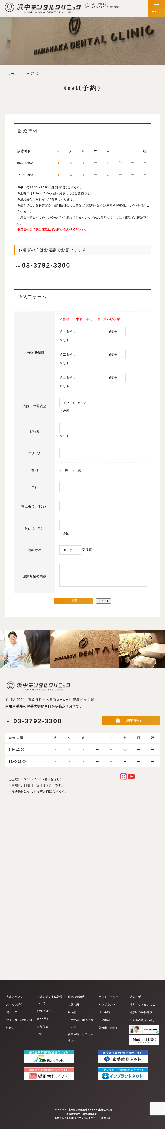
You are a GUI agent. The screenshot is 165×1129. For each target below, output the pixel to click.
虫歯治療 (73, 1004)
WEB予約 (133, 721)
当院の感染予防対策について (51, 1000)
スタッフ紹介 (14, 1004)
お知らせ (42, 1026)
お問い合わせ (45, 1011)
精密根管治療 (76, 996)
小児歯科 (104, 1020)
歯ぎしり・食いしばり (143, 1004)
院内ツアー (13, 1012)
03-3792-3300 (42, 265)
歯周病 (72, 1012)
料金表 (10, 1027)
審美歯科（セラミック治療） (82, 1037)
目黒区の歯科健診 (140, 1012)
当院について (14, 996)
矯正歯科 (104, 1012)
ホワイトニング (109, 996)
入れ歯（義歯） (109, 1027)
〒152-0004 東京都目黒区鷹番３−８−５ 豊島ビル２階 (49, 699)
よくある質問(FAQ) (141, 1020)
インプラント (107, 1004)
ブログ (41, 1034)
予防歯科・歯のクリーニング (82, 1023)
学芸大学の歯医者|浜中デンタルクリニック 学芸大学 (83, 1118)
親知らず (135, 996)
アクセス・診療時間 (19, 1020)
